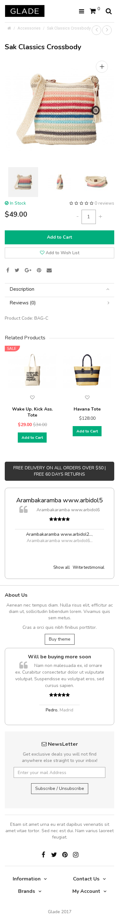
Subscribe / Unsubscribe (59, 788)
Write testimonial (88, 567)
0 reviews (104, 203)
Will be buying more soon (59, 656)
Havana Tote (87, 409)
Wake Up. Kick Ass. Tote (32, 412)
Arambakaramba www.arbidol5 (59, 500)
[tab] (59, 289)
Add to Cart (59, 237)
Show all (61, 567)
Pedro (51, 710)
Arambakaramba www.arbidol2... (59, 534)
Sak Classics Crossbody (69, 28)
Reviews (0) (23, 303)
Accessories (29, 28)
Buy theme (59, 639)
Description (22, 289)
